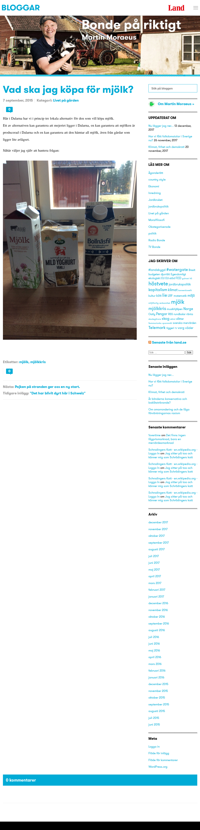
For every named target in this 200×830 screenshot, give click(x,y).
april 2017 (154, 576)
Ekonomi (153, 186)
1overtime (154, 435)
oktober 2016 (156, 616)
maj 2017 (154, 569)
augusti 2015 (156, 711)
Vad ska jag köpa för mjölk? (68, 89)
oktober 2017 (156, 536)
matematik (180, 296)
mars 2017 (154, 583)
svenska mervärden (184, 323)
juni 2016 (154, 643)
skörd (172, 319)
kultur (151, 296)
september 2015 (158, 704)
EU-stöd (170, 278)
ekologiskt (154, 278)
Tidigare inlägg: (16, 393)
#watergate (177, 269)
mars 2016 (155, 664)
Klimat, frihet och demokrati (166, 147)
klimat (173, 290)
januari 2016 (156, 677)
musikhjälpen (175, 309)
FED (178, 278)
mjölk (23, 362)
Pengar (161, 314)
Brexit (192, 270)
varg (181, 328)
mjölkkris (38, 362)
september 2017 (158, 542)
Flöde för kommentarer (163, 760)
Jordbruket (155, 200)
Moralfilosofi (156, 220)
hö (191, 278)
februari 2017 (156, 589)
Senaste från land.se (169, 342)
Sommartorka (155, 323)
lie (164, 295)
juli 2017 (153, 556)
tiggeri (170, 328)
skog (165, 318)
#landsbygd (157, 270)
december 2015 (158, 684)
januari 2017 (156, 596)
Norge (188, 308)
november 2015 (158, 691)
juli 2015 (153, 718)
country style (157, 179)
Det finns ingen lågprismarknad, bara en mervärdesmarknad (167, 439)
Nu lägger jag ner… (161, 126)
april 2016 (154, 657)
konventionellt (185, 290)
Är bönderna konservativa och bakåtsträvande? (167, 401)
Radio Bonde (156, 240)
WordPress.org (157, 766)
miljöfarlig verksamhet (159, 303)
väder (189, 328)
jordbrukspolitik (158, 206)
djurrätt (165, 274)
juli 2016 (153, 637)
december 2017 (158, 522)
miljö (191, 295)
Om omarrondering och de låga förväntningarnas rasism (168, 411)
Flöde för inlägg (158, 753)
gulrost (185, 278)
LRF (170, 296)
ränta (189, 314)
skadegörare (154, 319)
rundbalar (180, 314)
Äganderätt (155, 173)
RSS (170, 314)
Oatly (151, 314)
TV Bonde (154, 247)
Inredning (154, 193)
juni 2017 (154, 563)
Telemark (157, 327)
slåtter (180, 319)
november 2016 (158, 610)
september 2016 (158, 623)
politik (152, 233)
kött (159, 296)
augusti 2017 (156, 549)
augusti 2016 (156, 630)
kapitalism (157, 289)
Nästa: (8, 386)
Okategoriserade (159, 227)
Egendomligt (178, 274)
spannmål (167, 323)
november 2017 (158, 529)
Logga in (154, 746)
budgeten (154, 274)
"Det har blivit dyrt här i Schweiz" (58, 393)
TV (176, 328)
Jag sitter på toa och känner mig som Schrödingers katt (170, 455)
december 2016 (158, 603)
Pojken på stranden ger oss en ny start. (47, 386)
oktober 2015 (156, 697)
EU (163, 278)
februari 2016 (156, 670)
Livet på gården (66, 100)
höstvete (158, 283)
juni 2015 (154, 724)
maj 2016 (154, 650)
